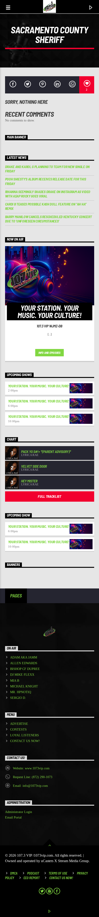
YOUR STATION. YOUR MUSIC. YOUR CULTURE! (39, 386)
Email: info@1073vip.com (30, 786)
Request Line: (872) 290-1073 (32, 777)
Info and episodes (49, 352)
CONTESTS (18, 729)
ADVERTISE (19, 724)
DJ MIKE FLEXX (22, 674)
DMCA (13, 873)
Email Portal (13, 817)
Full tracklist (49, 496)
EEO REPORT (31, 878)
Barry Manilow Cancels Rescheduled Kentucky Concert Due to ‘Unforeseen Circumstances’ (48, 218)
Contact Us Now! (61, 878)
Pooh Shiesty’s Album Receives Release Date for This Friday (45, 181)
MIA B (14, 680)
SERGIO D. (18, 698)
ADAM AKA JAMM (23, 657)
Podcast (33, 873)
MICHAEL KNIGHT (24, 686)
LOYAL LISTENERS (24, 735)
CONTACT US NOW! (25, 741)
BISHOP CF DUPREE (25, 669)
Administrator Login (18, 812)
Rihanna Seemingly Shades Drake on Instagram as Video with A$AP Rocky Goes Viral (47, 193)
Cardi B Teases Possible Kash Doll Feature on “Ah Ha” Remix (46, 206)
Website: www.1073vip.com (31, 768)
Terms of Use (58, 873)
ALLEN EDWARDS (23, 663)
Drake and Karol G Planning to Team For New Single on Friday (47, 168)
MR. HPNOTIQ (20, 692)
